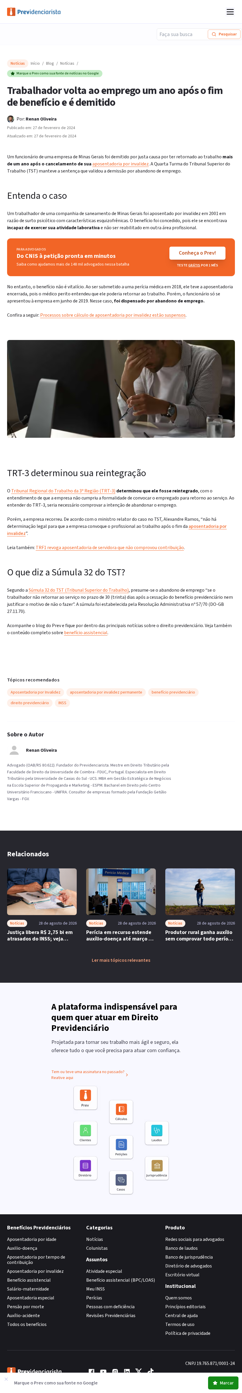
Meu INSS (95, 1289)
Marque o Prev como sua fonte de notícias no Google (58, 73)
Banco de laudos (181, 1248)
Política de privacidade (187, 1333)
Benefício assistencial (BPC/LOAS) (120, 1280)
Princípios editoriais (185, 1306)
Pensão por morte (25, 1306)
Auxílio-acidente (23, 1315)
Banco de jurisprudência (189, 1257)
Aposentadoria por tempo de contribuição (36, 1259)
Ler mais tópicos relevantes (121, 960)
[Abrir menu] (230, 12)
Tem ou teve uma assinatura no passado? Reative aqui (88, 1075)
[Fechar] (6, 1379)
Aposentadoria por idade (31, 1239)
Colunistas (97, 1248)
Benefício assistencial (29, 1280)
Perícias (94, 1298)
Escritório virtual (182, 1275)
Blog (50, 63)
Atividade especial (104, 1271)
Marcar (227, 1383)
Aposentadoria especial (30, 1298)
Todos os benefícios (27, 1324)
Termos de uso (179, 1324)
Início (35, 63)
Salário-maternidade (28, 1289)
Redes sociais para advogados (194, 1239)
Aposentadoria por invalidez (35, 1271)
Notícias (67, 63)
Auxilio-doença (22, 1248)
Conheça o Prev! (197, 253)
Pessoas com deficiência (110, 1306)
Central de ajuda (181, 1315)
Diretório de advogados (188, 1266)
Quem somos (178, 1298)
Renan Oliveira (41, 119)
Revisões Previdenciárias (110, 1315)
